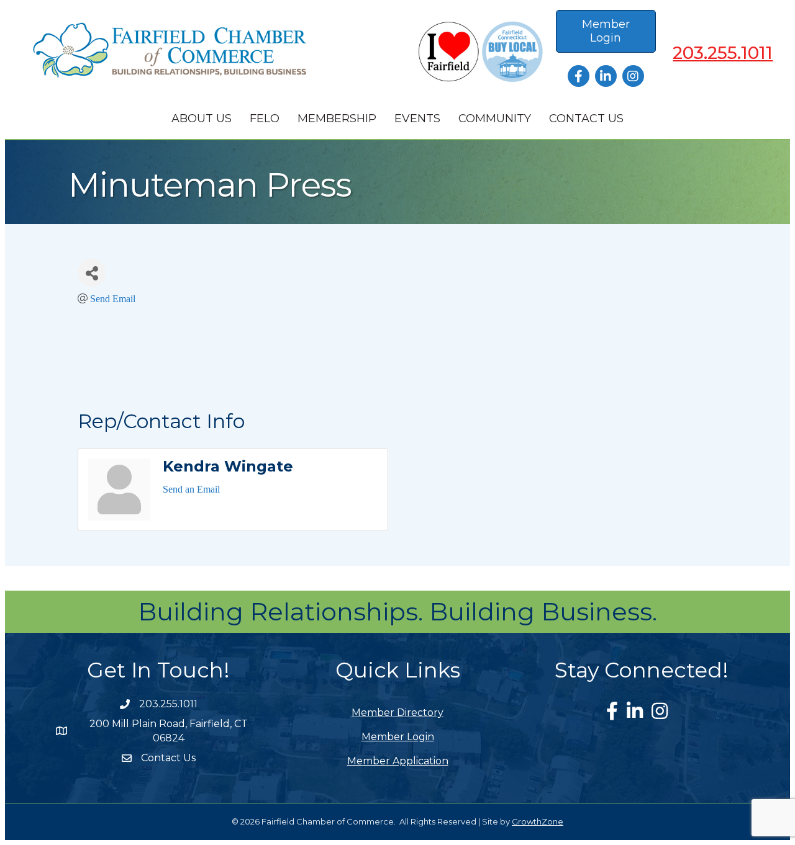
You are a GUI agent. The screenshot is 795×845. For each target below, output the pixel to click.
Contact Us (586, 118)
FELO (264, 118)
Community (494, 118)
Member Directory (397, 712)
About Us (201, 118)
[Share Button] (92, 273)
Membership (337, 118)
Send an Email (191, 489)
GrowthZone (537, 821)
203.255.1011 (723, 52)
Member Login (397, 737)
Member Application (397, 761)
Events (417, 118)
